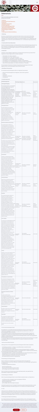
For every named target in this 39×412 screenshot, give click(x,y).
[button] (37, 2)
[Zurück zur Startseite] (3, 2)
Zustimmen (16, 409)
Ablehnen (23, 409)
